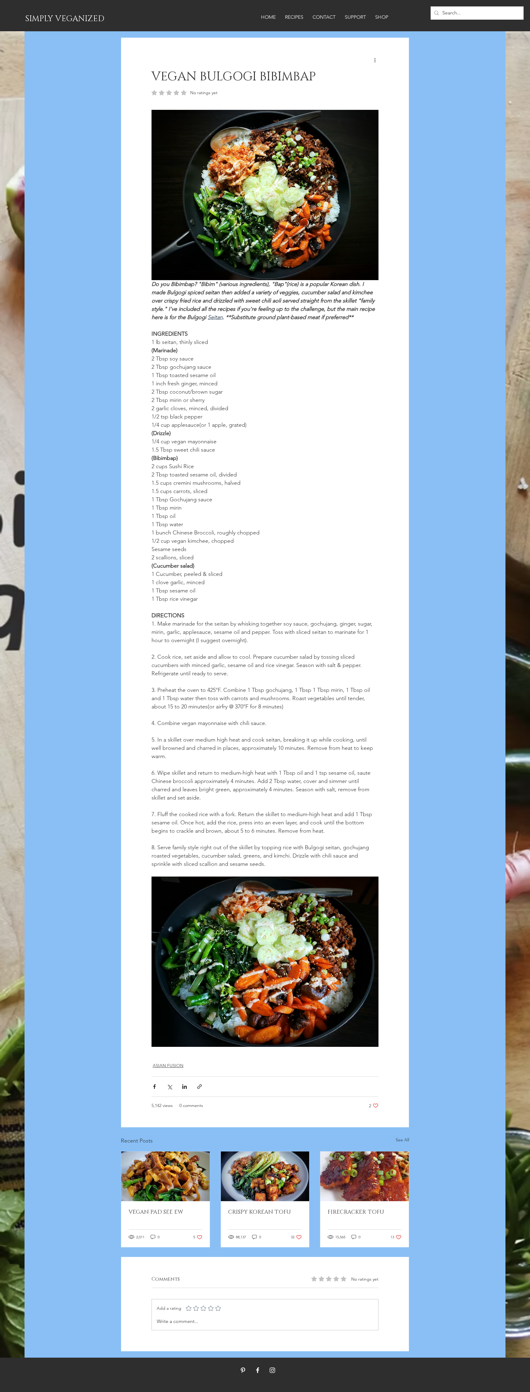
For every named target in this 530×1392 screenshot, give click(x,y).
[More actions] (374, 60)
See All (402, 1140)
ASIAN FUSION (168, 1065)
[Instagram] (272, 1370)
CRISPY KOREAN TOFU (259, 1212)
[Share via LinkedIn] (184, 1086)
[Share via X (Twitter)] (169, 1086)
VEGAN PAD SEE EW (156, 1212)
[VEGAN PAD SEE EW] (165, 1176)
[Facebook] (257, 1370)
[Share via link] (199, 1086)
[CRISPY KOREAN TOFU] (265, 1176)
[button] (294, 17)
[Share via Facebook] (154, 1086)
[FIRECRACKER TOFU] (364, 1176)
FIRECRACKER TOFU (356, 1212)
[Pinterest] (243, 1370)
